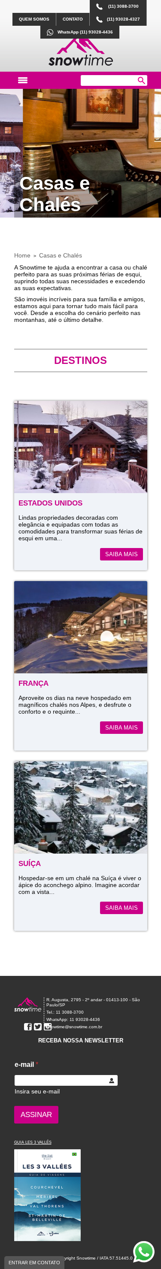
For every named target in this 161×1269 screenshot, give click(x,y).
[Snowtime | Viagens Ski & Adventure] (28, 1009)
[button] (141, 80)
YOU (18, 1027)
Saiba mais (121, 554)
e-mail (26, 1064)
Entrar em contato (34, 1262)
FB (28, 1027)
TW (38, 1027)
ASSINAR (36, 1115)
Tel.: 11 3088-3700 (65, 1012)
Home (22, 255)
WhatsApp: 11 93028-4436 (73, 1019)
